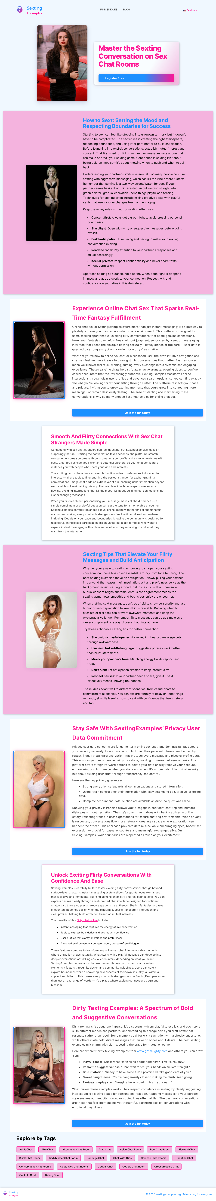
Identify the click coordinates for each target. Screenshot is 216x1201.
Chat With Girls (122, 1158)
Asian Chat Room (130, 1149)
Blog (126, 9)
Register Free (114, 78)
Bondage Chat (95, 1158)
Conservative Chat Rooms (35, 1166)
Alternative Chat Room (75, 1149)
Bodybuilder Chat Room (63, 1158)
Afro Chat (47, 1149)
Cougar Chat (105, 1166)
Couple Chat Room (133, 1166)
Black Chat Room (29, 1158)
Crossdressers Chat (166, 1166)
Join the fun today (137, 412)
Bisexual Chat (187, 1149)
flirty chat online (87, 920)
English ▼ (192, 10)
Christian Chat (184, 1158)
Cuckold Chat (27, 1175)
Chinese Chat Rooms (153, 1158)
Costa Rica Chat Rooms (74, 1166)
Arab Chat (105, 1149)
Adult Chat (25, 1149)
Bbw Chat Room (159, 1149)
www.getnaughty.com (152, 1051)
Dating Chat (52, 1175)
